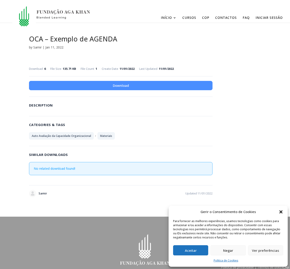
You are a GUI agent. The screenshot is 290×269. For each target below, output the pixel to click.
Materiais (106, 136)
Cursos (189, 18)
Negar (228, 250)
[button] (281, 212)
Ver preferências (265, 250)
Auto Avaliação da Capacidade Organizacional (61, 136)
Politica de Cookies (226, 260)
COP (205, 18)
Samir (37, 47)
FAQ (246, 18)
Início (166, 18)
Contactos (226, 18)
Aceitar (191, 250)
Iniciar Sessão (269, 18)
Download (121, 85)
